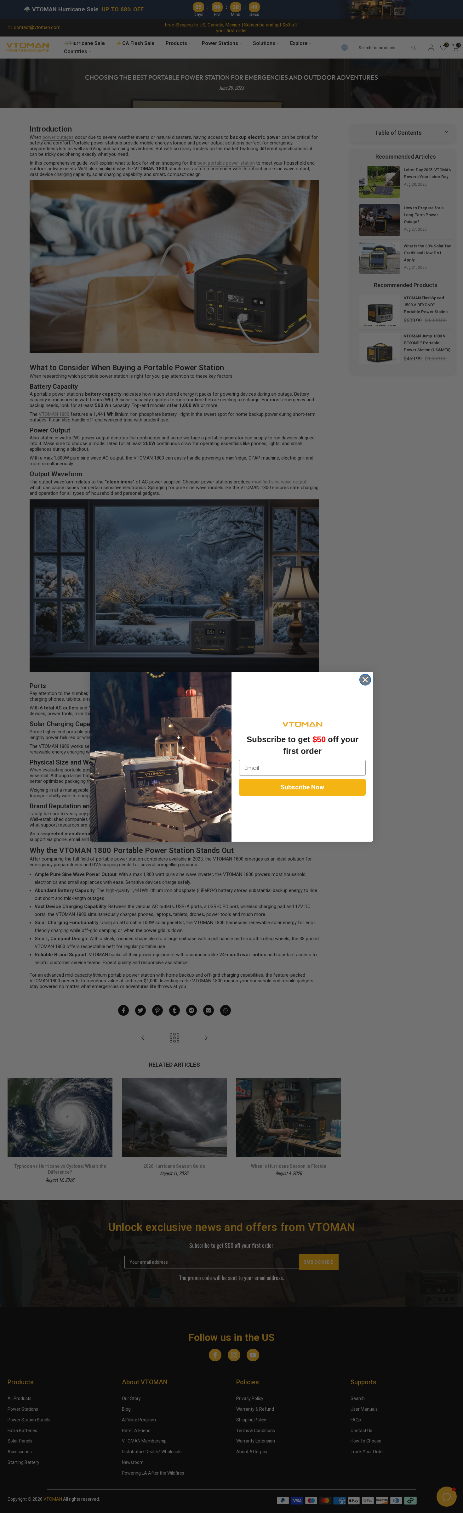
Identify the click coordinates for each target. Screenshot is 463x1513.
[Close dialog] (365, 679)
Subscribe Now (302, 787)
